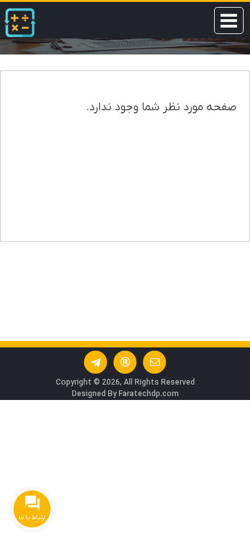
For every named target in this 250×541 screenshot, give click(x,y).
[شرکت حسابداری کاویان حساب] (20, 23)
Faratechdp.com (149, 394)
